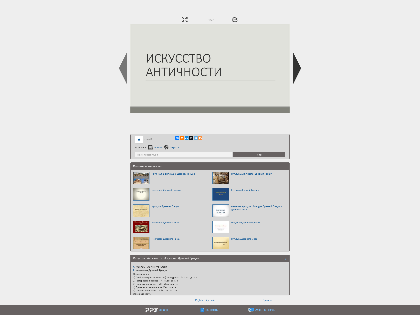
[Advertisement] (210, 7)
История (158, 147)
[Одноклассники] (182, 138)
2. (134, 270)
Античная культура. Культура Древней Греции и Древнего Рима (256, 207)
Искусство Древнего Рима (165, 222)
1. (134, 266)
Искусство (174, 147)
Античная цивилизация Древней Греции (173, 173)
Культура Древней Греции (245, 189)
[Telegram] (196, 138)
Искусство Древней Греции (166, 189)
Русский (210, 300)
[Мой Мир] (187, 138)
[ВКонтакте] (177, 138)
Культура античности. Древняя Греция (251, 173)
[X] (191, 138)
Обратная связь (265, 310)
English (199, 300)
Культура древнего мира (244, 238)
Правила (267, 300)
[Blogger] (200, 138)
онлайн (163, 310)
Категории (212, 310)
